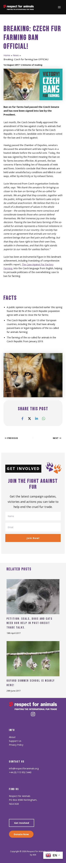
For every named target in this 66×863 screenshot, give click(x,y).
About (12, 737)
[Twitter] (29, 418)
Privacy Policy (16, 744)
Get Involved (21, 822)
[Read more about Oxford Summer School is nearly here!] (33, 658)
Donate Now (21, 834)
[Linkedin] (36, 418)
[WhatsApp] (43, 418)
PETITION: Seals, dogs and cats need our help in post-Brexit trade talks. (30, 623)
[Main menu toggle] (59, 7)
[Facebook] (22, 418)
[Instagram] (33, 714)
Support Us (15, 740)
